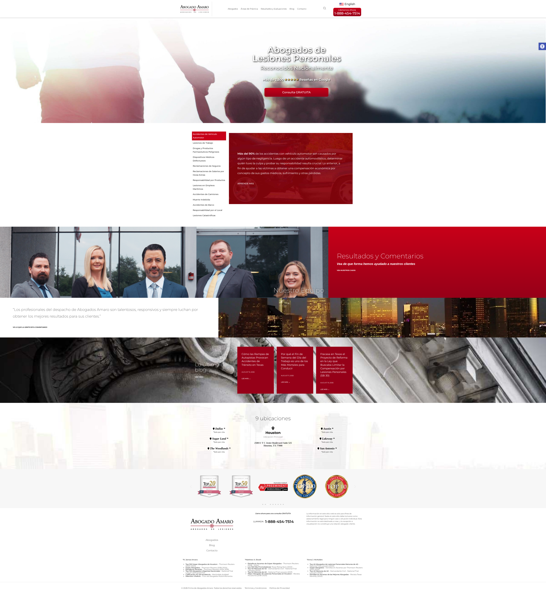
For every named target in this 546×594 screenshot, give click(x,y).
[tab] (209, 136)
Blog (291, 9)
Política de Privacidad (279, 588)
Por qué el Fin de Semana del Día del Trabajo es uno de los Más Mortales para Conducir (294, 361)
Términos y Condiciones (256, 588)
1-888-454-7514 (279, 521)
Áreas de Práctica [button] (249, 9)
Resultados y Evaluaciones (274, 9)
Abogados (233, 9)
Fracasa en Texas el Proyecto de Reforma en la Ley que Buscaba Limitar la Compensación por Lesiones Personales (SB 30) (334, 365)
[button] (542, 46)
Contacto (301, 9)
